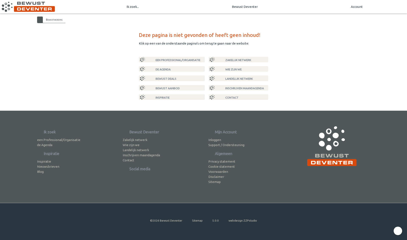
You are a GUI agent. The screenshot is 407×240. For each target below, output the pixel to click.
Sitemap (214, 182)
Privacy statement (221, 161)
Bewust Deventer (245, 6)
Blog (40, 171)
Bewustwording (54, 19)
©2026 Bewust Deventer (166, 220)
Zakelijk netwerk (238, 60)
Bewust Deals (165, 78)
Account (357, 6)
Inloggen (214, 140)
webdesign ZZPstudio (243, 220)
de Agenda (163, 69)
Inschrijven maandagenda (244, 88)
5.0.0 (215, 220)
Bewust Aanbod (167, 88)
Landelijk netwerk (239, 78)
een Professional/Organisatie (177, 60)
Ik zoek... (133, 6)
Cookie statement (221, 166)
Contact (231, 97)
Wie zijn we (233, 69)
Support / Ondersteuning (226, 145)
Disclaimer (216, 177)
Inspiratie (162, 97)
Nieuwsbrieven (48, 166)
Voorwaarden (218, 171)
